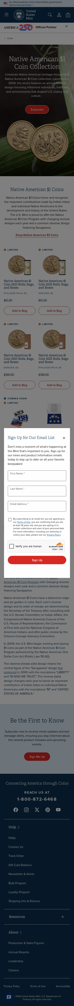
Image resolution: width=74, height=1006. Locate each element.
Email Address (19, 504)
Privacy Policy (54, 534)
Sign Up (37, 560)
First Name (17, 473)
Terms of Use (23, 522)
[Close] (64, 438)
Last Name (16, 489)
